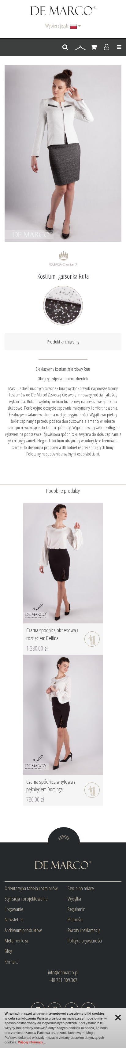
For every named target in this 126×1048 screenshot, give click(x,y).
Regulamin (76, 908)
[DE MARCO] (63, 10)
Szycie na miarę (81, 888)
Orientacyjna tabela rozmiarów (31, 888)
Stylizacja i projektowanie (26, 898)
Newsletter (14, 919)
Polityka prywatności (85, 940)
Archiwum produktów (23, 930)
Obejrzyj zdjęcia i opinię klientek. (63, 378)
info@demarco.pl (63, 972)
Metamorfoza (16, 940)
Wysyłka (74, 898)
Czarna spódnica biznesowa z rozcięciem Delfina (52, 634)
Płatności (75, 919)
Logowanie (14, 908)
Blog (8, 950)
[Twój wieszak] (80, 47)
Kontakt (11, 961)
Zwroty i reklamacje (84, 930)
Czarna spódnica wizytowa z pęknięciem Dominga (50, 785)
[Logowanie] (106, 47)
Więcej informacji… (32, 1042)
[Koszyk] (94, 47)
